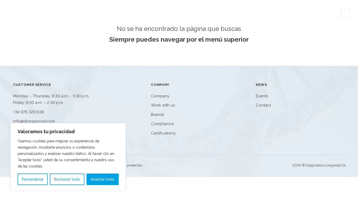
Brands (157, 114)
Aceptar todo (103, 179)
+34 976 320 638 (28, 112)
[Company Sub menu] (303, 13)
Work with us (163, 105)
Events (262, 96)
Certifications (163, 133)
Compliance (162, 123)
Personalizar (33, 179)
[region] (68, 157)
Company (290, 13)
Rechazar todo (67, 179)
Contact (324, 13)
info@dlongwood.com (34, 121)
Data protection (131, 165)
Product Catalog (251, 13)
